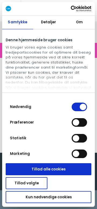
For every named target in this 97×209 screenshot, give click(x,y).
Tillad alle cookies (48, 169)
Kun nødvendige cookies (49, 197)
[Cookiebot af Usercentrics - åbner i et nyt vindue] (68, 9)
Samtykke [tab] (17, 22)
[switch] (79, 122)
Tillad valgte (27, 183)
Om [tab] (79, 22)
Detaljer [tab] (48, 22)
